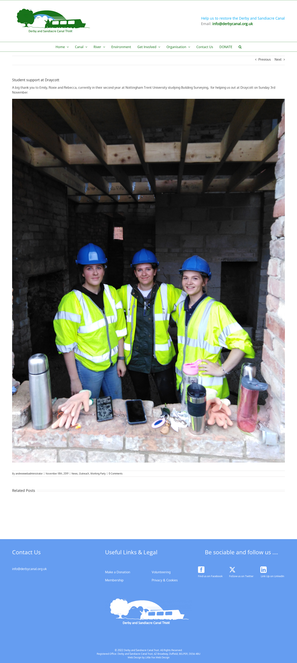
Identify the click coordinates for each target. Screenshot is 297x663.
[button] (240, 47)
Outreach (84, 473)
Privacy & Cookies (165, 580)
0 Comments (116, 473)
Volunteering (161, 572)
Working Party (98, 473)
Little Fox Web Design (157, 657)
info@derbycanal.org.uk (29, 569)
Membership (114, 580)
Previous (264, 59)
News (75, 473)
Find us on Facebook (210, 576)
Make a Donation (117, 572)
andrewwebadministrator (29, 473)
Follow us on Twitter (241, 576)
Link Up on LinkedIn (272, 576)
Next (278, 59)
